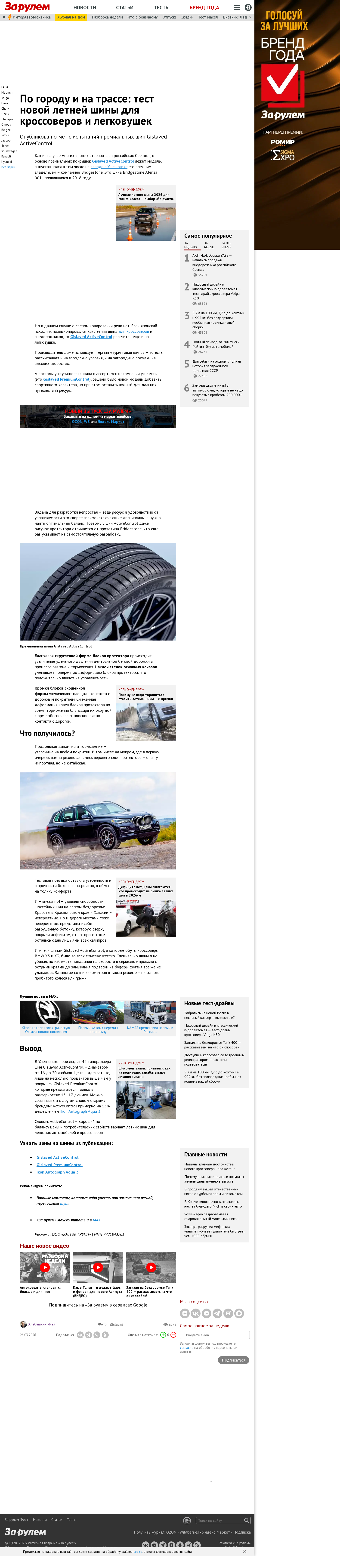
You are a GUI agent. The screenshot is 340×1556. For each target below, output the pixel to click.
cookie (137, 1552)
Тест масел (208, 17)
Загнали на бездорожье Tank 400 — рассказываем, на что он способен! (212, 1044)
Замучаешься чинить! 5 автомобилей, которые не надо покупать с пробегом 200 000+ (217, 390)
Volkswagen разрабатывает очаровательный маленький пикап (211, 1216)
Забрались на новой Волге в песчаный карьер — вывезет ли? (209, 1015)
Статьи (124, 7)
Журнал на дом (71, 17)
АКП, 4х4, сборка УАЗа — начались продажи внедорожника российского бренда (214, 262)
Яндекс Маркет (111, 421)
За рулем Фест (16, 1519)
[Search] (246, 1520)
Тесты (162, 7)
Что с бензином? (142, 17)
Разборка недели (107, 17)
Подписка (242, 1532)
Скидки (187, 17)
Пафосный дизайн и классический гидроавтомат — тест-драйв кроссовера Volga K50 (216, 291)
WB (87, 421)
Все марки (8, 167)
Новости (85, 7)
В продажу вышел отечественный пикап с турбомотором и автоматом (213, 1191)
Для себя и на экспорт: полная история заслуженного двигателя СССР (216, 366)
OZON (77, 421)
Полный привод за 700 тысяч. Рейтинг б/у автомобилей (216, 344)
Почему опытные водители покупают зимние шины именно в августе (214, 1178)
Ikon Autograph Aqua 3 (80, 1111)
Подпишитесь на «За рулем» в (98, 1305)
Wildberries (189, 1532)
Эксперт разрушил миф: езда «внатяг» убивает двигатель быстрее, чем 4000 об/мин (214, 1231)
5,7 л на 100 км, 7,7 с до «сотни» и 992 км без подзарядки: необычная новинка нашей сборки (218, 320)
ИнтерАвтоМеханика (32, 17)
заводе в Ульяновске (109, 166)
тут (64, 1203)
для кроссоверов (133, 331)
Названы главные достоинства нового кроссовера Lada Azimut (209, 1166)
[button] (245, 1552)
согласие (186, 1347)
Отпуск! (169, 17)
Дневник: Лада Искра (242, 17)
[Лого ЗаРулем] (27, 7)
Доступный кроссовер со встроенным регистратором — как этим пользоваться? (214, 1059)
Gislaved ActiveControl (113, 161)
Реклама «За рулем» (235, 1543)
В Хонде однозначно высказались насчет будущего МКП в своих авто (213, 1203)
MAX (97, 1220)
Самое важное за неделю (204, 1325)
